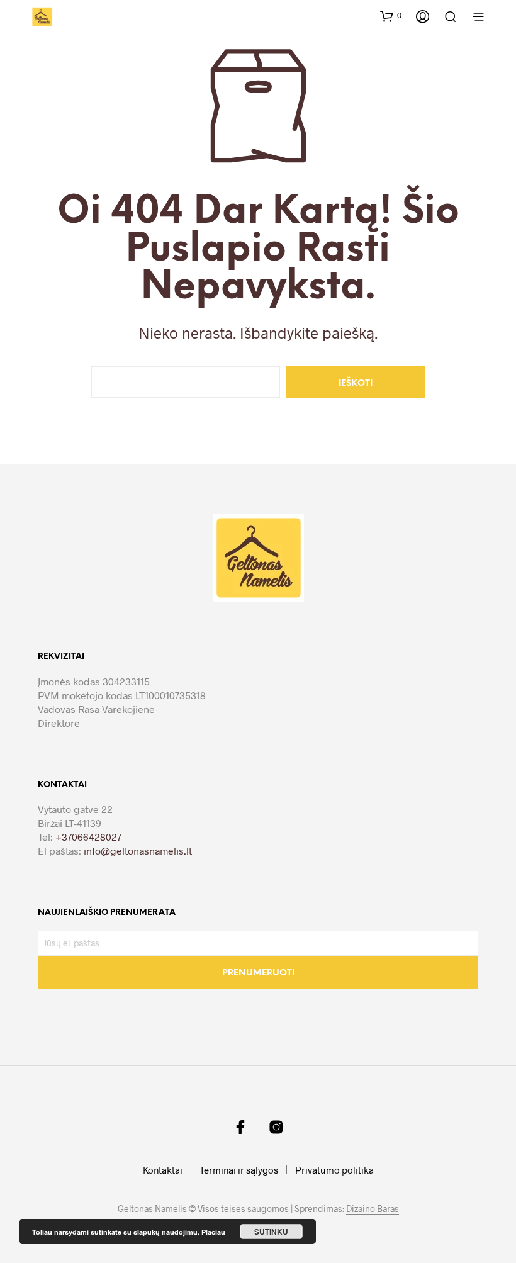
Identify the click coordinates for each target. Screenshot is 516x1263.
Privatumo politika (334, 1170)
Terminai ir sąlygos (238, 1170)
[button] (390, 15)
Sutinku (271, 1231)
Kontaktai (162, 1170)
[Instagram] (276, 1127)
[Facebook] (240, 1127)
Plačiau (213, 1232)
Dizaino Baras (372, 1209)
